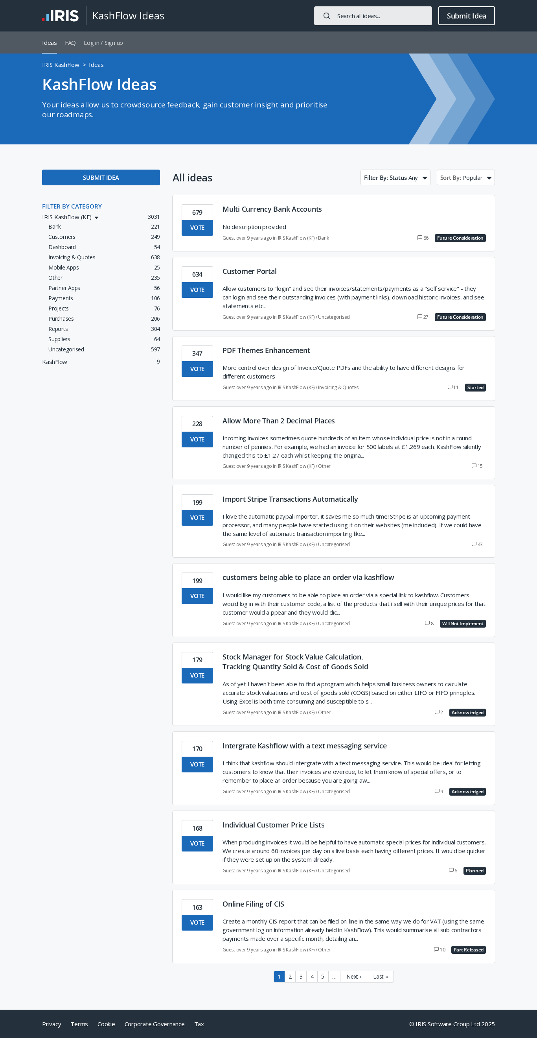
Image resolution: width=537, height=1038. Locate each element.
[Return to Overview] (103, 15)
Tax (199, 1024)
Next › (353, 976)
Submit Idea (466, 15)
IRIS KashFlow (60, 64)
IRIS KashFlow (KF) (296, 238)
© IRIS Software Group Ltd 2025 (452, 1024)
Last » (380, 976)
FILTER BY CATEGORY (72, 206)
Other (324, 466)
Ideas (49, 42)
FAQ (70, 42)
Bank (323, 238)
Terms (79, 1024)
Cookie (106, 1024)
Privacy (51, 1024)
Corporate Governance (155, 1024)
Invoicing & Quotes (338, 387)
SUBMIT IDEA (101, 177)
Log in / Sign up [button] (103, 42)
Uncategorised (334, 317)
